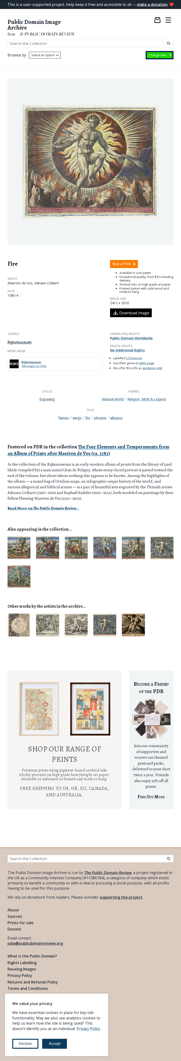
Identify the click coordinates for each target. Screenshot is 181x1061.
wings (77, 418)
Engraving (47, 399)
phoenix (100, 418)
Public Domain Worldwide (131, 338)
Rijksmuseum (20, 342)
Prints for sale (20, 922)
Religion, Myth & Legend (147, 399)
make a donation (152, 4)
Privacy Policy (20, 975)
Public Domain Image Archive (34, 25)
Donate (14, 929)
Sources (15, 916)
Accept (54, 1044)
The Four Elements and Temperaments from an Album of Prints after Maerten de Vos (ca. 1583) (88, 450)
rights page (146, 363)
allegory (116, 418)
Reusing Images (22, 969)
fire (87, 418)
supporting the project (121, 897)
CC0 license (134, 358)
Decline (25, 1044)
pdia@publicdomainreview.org (35, 943)
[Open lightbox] (90, 161)
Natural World (112, 399)
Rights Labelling (22, 962)
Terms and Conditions (28, 988)
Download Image (134, 313)
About (13, 910)
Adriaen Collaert (46, 283)
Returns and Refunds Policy (33, 982)
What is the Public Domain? (32, 956)
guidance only (152, 368)
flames (63, 418)
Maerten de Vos (20, 283)
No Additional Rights (127, 350)
